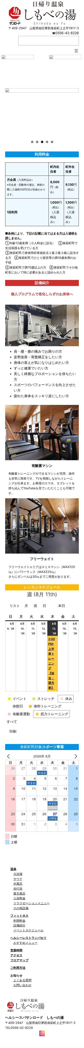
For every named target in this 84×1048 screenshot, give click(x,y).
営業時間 (16, 950)
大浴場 (17, 874)
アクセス (16, 955)
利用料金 (19, 920)
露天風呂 (19, 893)
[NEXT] (75, 756)
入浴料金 (19, 898)
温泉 (13, 869)
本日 (61, 605)
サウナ (17, 879)
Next (73, 111)
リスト (15, 606)
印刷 (13, 732)
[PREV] (9, 756)
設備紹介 (19, 925)
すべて (12, 721)
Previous (10, 111)
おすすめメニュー (25, 943)
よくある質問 (22, 980)
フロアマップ (19, 960)
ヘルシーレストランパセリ (28, 938)
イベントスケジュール (28, 930)
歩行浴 (17, 888)
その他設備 (20, 908)
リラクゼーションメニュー (31, 903)
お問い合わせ (22, 985)
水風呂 (17, 883)
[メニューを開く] (76, 50)
